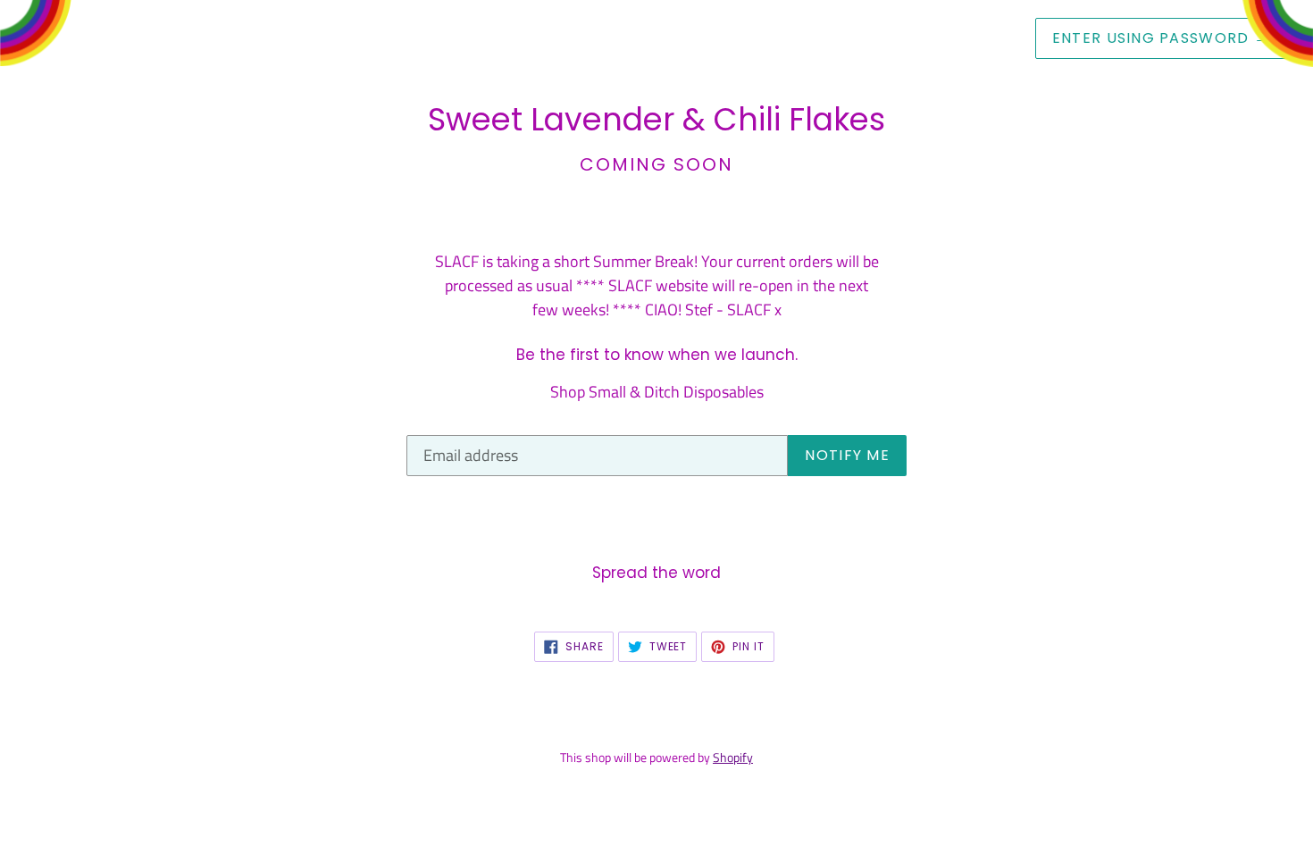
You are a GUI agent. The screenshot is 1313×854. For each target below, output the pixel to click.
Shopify (733, 757)
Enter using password (1160, 38)
